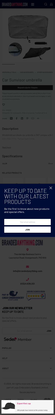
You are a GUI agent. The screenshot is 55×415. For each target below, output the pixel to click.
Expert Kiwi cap (24, 412)
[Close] (50, 187)
